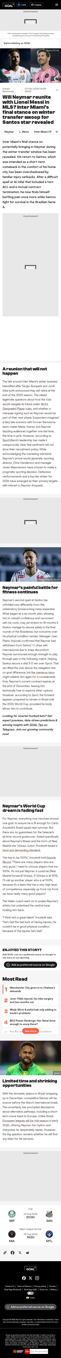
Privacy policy (40, 1286)
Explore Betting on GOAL (17, 43)
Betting (54, 1289)
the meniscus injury (43, 672)
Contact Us (9, 1286)
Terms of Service (24, 1286)
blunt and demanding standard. (22, 850)
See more (30, 1031)
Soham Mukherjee (8, 90)
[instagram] (37, 1279)
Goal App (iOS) (30, 1289)
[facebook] (23, 1279)
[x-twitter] (30, 1279)
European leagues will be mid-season (26, 1120)
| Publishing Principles (40, 36)
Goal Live (44, 1289)
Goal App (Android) (12, 1289)
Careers (52, 1286)
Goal (17, 1319)
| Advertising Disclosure (21, 36)
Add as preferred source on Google (33, 964)
